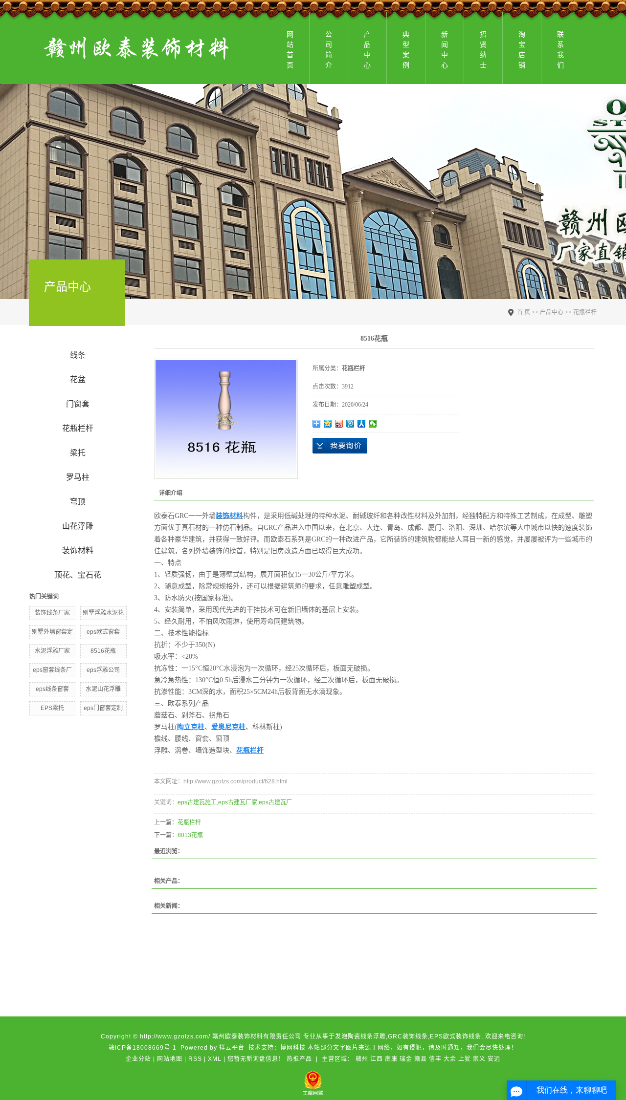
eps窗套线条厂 (52, 670)
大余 (450, 1059)
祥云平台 (232, 1047)
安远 (494, 1059)
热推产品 (299, 1059)
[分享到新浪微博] (339, 424)
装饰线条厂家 (52, 612)
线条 (78, 355)
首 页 (523, 312)
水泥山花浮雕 (103, 689)
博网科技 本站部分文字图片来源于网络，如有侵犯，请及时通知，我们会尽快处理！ (398, 1047)
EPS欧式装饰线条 (455, 1036)
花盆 (78, 379)
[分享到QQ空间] (328, 424)
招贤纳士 (483, 49)
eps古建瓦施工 (197, 802)
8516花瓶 (103, 650)
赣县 (420, 1059)
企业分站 (138, 1059)
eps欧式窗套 (103, 631)
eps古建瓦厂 (275, 802)
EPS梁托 (52, 708)
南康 (391, 1059)
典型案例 (405, 49)
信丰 (435, 1059)
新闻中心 (444, 49)
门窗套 (77, 404)
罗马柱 (77, 477)
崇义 (479, 1059)
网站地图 (169, 1059)
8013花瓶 (190, 835)
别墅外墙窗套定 (52, 631)
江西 (376, 1059)
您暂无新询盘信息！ (256, 1059)
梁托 (78, 453)
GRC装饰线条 (408, 1036)
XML (215, 1059)
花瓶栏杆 (77, 428)
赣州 (362, 1059)
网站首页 (290, 49)
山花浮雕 (77, 526)
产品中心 (367, 49)
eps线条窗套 (52, 689)
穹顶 (78, 501)
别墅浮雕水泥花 (103, 612)
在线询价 (340, 445)
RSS (195, 1059)
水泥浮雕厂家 (52, 650)
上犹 (464, 1059)
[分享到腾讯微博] (350, 424)
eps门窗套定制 (103, 708)
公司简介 (328, 49)
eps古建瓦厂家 (237, 802)
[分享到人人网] (362, 424)
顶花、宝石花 (77, 575)
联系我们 (560, 49)
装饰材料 (77, 550)
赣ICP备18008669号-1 (143, 1047)
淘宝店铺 (521, 49)
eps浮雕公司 (103, 670)
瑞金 (406, 1059)
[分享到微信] (373, 424)
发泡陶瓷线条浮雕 (360, 1036)
